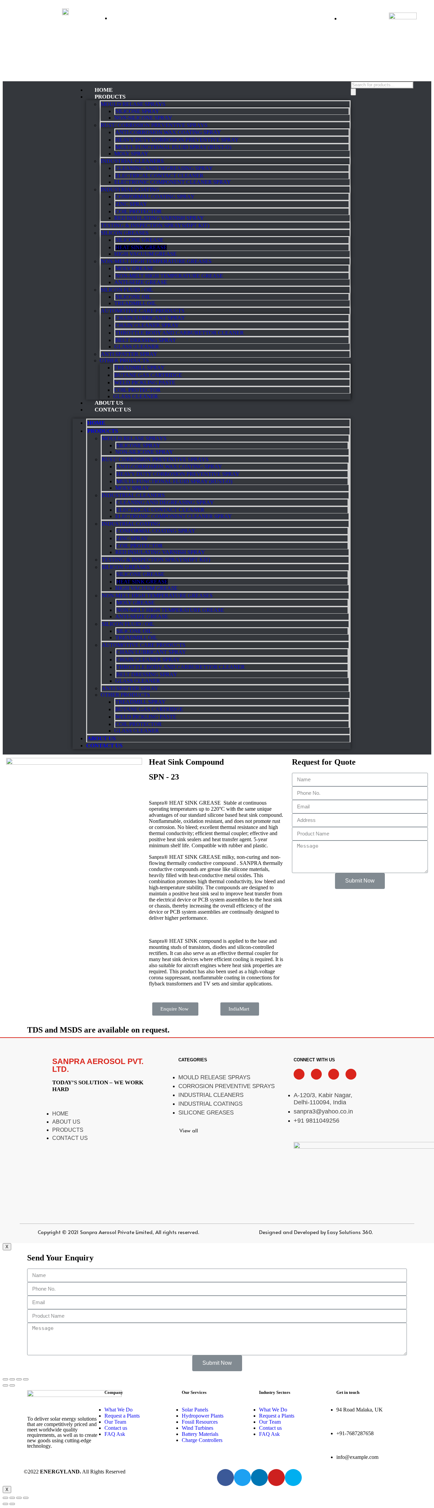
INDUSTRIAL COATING (130, 189)
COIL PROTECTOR (138, 211)
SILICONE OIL (133, 297)
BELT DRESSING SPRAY (145, 340)
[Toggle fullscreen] (19, 1379)
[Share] (12, 1379)
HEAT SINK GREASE (141, 247)
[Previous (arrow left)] (5, 1385)
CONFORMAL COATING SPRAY (155, 196)
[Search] (353, 91)
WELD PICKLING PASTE (144, 382)
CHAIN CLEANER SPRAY (147, 325)
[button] (175, 1009)
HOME (96, 423)
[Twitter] (242, 1477)
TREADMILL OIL (135, 303)
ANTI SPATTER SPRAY (129, 354)
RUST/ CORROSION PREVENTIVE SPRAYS (154, 125)
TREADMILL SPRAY (139, 367)
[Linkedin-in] (259, 1477)
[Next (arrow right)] (12, 1385)
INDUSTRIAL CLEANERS (132, 161)
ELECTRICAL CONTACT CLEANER (159, 175)
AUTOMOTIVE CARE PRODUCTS (142, 311)
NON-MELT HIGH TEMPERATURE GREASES (156, 261)
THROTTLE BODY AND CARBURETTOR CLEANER (179, 333)
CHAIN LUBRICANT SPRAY (150, 318)
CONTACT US (113, 409)
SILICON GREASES (125, 233)
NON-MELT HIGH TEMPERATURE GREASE (169, 276)
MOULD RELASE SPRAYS (133, 104)
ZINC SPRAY (131, 204)
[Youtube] (276, 1477)
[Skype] (293, 1477)
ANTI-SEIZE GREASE (140, 282)
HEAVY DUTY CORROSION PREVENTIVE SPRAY (177, 140)
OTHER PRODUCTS (124, 360)
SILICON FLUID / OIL (127, 290)
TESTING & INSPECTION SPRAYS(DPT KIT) (155, 225)
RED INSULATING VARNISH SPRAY (159, 218)
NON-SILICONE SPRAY (143, 118)
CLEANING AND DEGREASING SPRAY (164, 168)
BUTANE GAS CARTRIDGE (148, 375)
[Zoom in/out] (25, 1379)
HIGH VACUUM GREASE (145, 254)
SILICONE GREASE (139, 240)
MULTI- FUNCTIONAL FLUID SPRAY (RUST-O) (173, 147)
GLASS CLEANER (136, 346)
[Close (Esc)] (5, 1379)
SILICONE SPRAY (137, 111)
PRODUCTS (110, 96)
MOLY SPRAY (131, 153)
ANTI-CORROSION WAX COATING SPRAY (168, 132)
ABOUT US (101, 738)
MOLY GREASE (134, 268)
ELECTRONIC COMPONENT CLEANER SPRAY (172, 182)
